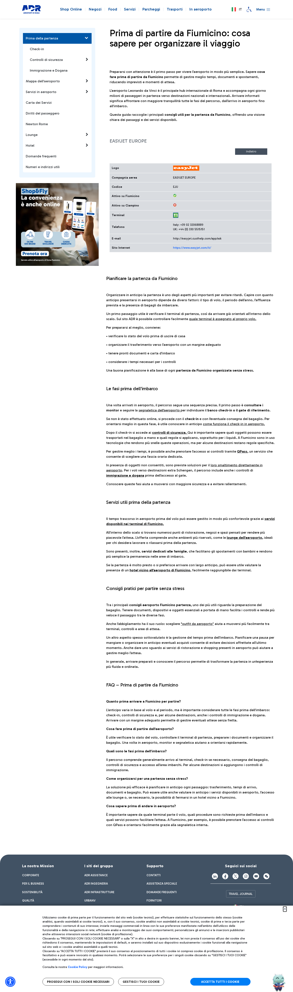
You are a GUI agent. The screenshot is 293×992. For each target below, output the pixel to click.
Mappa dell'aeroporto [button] (43, 81)
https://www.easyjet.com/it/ (192, 248)
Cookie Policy (77, 967)
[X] (236, 876)
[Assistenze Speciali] (249, 9)
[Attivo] (175, 195)
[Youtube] (256, 876)
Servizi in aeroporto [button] (41, 92)
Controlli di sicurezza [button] (46, 60)
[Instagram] (246, 876)
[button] (236, 9)
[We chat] (266, 876)
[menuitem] (30, 875)
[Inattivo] (175, 205)
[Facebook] (225, 876)
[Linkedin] (215, 876)
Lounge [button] (32, 135)
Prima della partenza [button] (42, 38)
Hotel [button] (30, 145)
